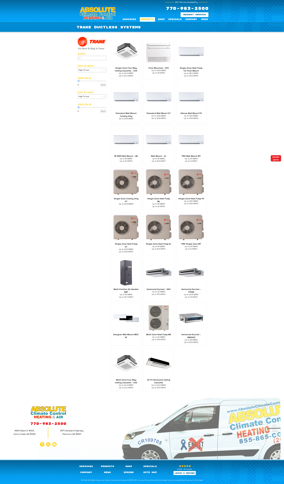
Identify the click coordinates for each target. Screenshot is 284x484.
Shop (161, 19)
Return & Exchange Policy (161, 480)
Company (191, 19)
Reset (103, 85)
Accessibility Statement (184, 480)
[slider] (78, 81)
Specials (175, 19)
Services (129, 19)
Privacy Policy (143, 480)
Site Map (199, 480)
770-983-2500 (187, 8)
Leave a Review (185, 473)
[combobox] (92, 58)
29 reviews (188, 469)
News (204, 19)
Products (147, 19)
